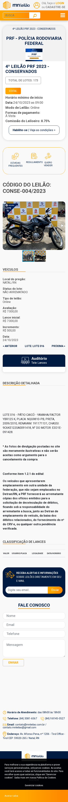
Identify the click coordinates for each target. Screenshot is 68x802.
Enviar (55, 590)
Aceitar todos (11, 796)
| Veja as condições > (34, 130)
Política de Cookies (46, 777)
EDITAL (13, 90)
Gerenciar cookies (34, 785)
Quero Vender (48, 157)
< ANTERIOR (10, 346)
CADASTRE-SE (55, 7)
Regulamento (34, 157)
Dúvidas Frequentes (16, 157)
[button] (62, 225)
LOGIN (60, 3)
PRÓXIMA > (58, 346)
